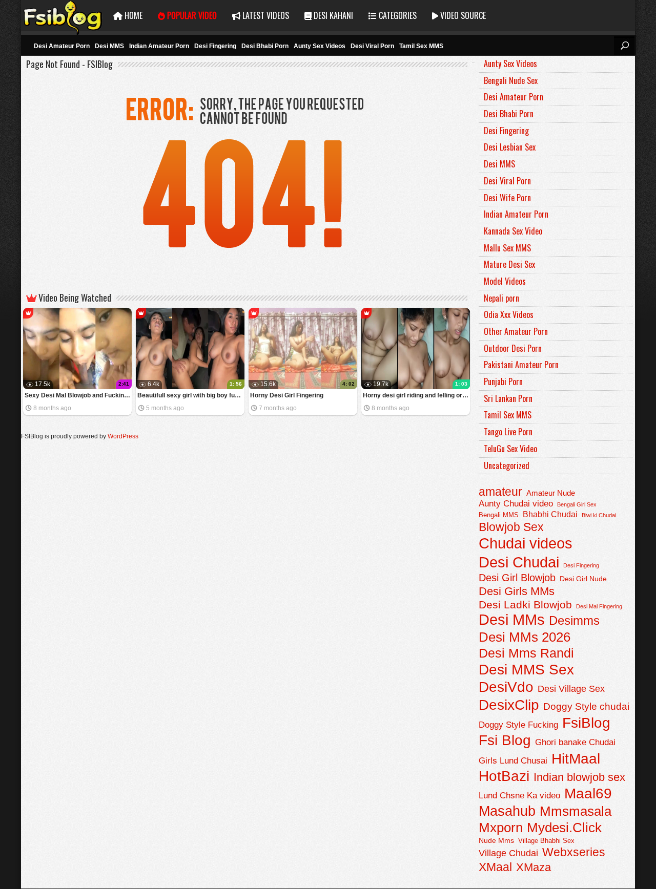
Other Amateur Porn (516, 331)
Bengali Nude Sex (511, 80)
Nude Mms (496, 840)
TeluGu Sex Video (510, 448)
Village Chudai (508, 853)
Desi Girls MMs (517, 591)
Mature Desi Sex (509, 264)
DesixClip (509, 705)
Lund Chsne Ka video (519, 795)
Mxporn (501, 827)
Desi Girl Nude (583, 579)
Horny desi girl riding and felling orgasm (416, 395)
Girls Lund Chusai (513, 761)
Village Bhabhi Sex (546, 840)
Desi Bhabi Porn (265, 46)
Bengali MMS (499, 515)
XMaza (533, 867)
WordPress (123, 436)
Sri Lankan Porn (508, 398)
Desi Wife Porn (507, 198)
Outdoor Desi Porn (513, 348)
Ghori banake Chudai (575, 742)
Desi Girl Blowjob (517, 577)
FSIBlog (63, 15)
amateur (500, 491)
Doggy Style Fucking (518, 724)
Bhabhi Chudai (550, 514)
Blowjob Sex (511, 527)
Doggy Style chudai (586, 706)
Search (624, 45)
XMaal (495, 867)
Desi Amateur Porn (62, 46)
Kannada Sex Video (513, 231)
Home (132, 15)
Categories (397, 15)
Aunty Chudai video (516, 504)
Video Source (462, 15)
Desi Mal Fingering (599, 606)
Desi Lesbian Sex (510, 147)
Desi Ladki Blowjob (525, 604)
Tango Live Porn (508, 432)
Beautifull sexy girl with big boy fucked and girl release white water (190, 395)
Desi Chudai (519, 562)
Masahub (507, 811)
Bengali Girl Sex (577, 504)
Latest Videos (264, 15)
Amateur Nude (550, 493)
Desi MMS (109, 46)
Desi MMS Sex (526, 670)
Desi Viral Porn (372, 46)
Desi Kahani (332, 15)
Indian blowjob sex (579, 777)
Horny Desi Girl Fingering (286, 395)
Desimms (574, 620)
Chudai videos (525, 543)
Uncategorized (506, 465)
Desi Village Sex (571, 688)
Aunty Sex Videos (319, 46)
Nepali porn (501, 298)
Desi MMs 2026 (524, 637)
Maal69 (588, 793)
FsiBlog (586, 722)
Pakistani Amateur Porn (521, 364)
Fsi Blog (505, 740)
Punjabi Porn (503, 381)
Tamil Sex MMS (421, 46)
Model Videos (505, 281)
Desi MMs (512, 619)
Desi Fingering (215, 46)
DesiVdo (506, 687)
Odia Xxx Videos (509, 314)
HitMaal (575, 758)
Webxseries (573, 852)
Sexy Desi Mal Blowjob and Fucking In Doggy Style (78, 395)
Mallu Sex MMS (507, 248)
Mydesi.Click (564, 827)
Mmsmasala (575, 811)
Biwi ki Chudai (599, 515)
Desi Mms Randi (526, 653)
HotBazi (504, 776)
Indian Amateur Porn (159, 46)
